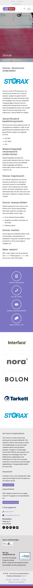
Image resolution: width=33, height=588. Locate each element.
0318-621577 (17, 4)
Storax (7, 55)
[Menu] (28, 9)
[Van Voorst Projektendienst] (13, 9)
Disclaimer (16, 580)
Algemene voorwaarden (16, 582)
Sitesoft (24, 576)
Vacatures (20, 1)
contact (22, 256)
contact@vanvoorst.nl (12, 515)
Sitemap (8, 580)
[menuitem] (13, 1)
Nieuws (13, 1)
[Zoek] (23, 9)
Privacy (23, 580)
